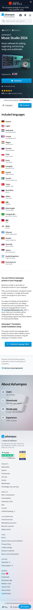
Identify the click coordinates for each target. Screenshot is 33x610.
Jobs (2, 505)
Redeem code (6, 584)
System (4, 470)
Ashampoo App (6, 580)
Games (3, 480)
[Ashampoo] (9, 436)
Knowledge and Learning (10, 487)
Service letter (6, 590)
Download (17, 81)
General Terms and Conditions (12, 541)
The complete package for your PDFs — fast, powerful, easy (15, 8)
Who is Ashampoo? (8, 495)
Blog (5, 607)
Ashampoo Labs (7, 501)
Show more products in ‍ (16, 100)
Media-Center (6, 529)
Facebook (16, 607)
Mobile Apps (5, 483)
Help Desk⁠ (4, 562)
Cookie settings (6, 547)
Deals (4, 574)
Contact (4, 508)
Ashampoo (6, 593)
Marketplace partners (8, 523)
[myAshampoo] (20, 15)
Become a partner (7, 526)
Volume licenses (7, 520)
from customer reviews (11, 93)
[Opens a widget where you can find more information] (25, 607)
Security (4, 477)
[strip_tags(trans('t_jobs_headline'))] (22, 455)
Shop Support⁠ (6, 566)
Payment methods (7, 551)
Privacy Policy (6, 544)
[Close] (31, 2)
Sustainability (6, 498)
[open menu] (30, 15)
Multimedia (5, 467)
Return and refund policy (10, 554)
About (3, 538)
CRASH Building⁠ (7, 511)
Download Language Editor (19, 344)
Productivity (5, 474)
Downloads (5, 577)
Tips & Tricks (5, 587)
